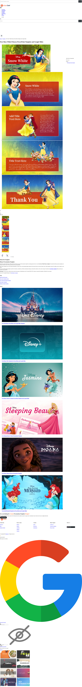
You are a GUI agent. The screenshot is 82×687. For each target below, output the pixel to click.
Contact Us (51, 524)
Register (1, 649)
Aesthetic (18, 527)
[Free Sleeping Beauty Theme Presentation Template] (32, 417)
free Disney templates (53, 268)
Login (1, 645)
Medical (18, 524)
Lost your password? (3, 646)
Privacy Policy (52, 527)
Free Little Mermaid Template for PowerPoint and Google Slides (14, 510)
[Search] (80, 1)
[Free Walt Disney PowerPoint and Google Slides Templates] (32, 305)
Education (3, 11)
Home (1, 38)
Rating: (67, 61)
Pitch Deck (35, 526)
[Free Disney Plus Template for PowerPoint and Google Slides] (32, 342)
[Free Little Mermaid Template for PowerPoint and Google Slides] (32, 492)
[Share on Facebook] (2, 257)
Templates (3, 9)
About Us (1, 524)
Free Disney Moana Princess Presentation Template (12, 473)
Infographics (4, 10)
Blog (2, 14)
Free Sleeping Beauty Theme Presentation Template (12, 435)
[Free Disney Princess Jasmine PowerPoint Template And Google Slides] (32, 380)
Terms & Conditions (53, 526)
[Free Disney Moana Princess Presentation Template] (32, 455)
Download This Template (71, 62)
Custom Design (3, 517)
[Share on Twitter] (7, 257)
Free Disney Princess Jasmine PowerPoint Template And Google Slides (15, 398)
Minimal (18, 529)
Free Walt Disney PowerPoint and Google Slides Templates (13, 323)
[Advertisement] (74, 50)
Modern (18, 526)
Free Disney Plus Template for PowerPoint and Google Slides (14, 360)
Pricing (3, 15)
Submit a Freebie (2, 527)
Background (4, 13)
